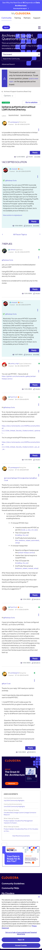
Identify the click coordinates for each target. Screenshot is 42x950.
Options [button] (7, 95)
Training (17, 18)
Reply (35, 152)
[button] (38, 129)
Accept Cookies (21, 945)
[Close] (39, 896)
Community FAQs (10, 888)
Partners (27, 18)
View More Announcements (21, 836)
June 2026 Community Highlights (14, 806)
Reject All (21, 940)
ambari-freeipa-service (26, 552)
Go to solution (31, 102)
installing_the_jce (22, 535)
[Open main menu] (39, 27)
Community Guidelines (13, 883)
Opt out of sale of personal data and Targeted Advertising (21, 933)
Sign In (6, 27)
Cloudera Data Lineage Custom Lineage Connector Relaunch (20, 813)
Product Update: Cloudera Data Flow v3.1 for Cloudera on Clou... (21, 830)
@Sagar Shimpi (17, 478)
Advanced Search (8, 64)
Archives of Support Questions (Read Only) (17, 91)
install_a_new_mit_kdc (29, 530)
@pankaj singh (27, 478)
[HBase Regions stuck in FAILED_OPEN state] (39, 234)
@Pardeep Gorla (10, 180)
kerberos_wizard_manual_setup (27, 568)
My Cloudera (8, 893)
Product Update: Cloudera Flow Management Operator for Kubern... (18, 822)
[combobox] (21, 59)
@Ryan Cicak (6, 683)
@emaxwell (8, 478)
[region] (21, 921)
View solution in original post (12, 215)
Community (6, 18)
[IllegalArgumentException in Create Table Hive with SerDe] (2, 234)
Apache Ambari (14, 115)
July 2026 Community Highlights (14, 800)
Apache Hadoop (26, 115)
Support (36, 18)
